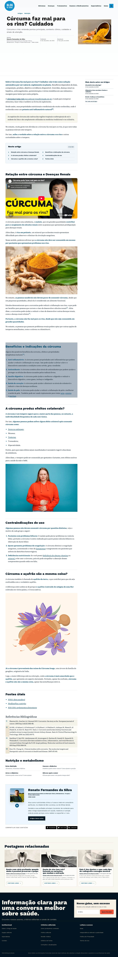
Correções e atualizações (49, 944)
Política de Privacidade (87, 936)
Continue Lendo (13, 883)
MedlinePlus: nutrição (17, 703)
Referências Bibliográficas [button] (21, 716)
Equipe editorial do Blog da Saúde (15, 873)
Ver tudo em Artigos (91, 101)
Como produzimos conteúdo (50, 928)
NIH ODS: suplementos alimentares (22, 707)
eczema (68, 393)
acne (62, 393)
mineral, (11, 558)
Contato (4, 940)
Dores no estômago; (16, 429)
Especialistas (6, 936)
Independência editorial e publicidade (91, 932)
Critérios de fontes (46, 940)
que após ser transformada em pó (29, 98)
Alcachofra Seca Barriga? (93, 85)
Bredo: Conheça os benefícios (94, 97)
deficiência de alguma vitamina (55, 555)
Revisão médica (46, 936)
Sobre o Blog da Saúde (9, 928)
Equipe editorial (7, 932)
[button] (52, 109)
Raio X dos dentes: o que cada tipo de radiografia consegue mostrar (95, 870)
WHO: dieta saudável (16, 699)
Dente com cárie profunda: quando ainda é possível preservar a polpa (22, 870)
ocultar (71, 147)
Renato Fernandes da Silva (50, 790)
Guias (81, 928)
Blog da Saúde (13, 6)
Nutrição (27, 13)
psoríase (12, 396)
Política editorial (46, 932)
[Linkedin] (17, 806)
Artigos (20, 13)
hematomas (40, 548)
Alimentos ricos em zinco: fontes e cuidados (96, 91)
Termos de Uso (84, 940)
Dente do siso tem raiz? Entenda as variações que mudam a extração (54, 871)
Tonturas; (12, 437)
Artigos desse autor (37, 818)
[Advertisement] (59, 62)
